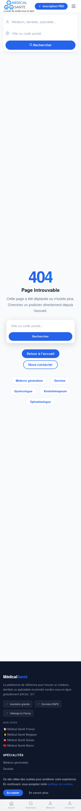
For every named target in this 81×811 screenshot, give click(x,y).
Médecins (50, 807)
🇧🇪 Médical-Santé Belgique (20, 734)
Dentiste (59, 380)
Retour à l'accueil (40, 354)
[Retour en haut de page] (73, 795)
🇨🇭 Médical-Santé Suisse (18, 740)
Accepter (13, 792)
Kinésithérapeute (55, 391)
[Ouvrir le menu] (74, 6)
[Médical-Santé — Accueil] (19, 6)
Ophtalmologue (40, 402)
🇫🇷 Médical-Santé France (19, 729)
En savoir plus (38, 792)
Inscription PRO (53, 6)
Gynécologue (23, 391)
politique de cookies (60, 784)
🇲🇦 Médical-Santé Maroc (18, 745)
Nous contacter (40, 365)
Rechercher (42, 45)
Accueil (11, 807)
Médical (15, 676)
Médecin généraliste (29, 380)
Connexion (70, 807)
